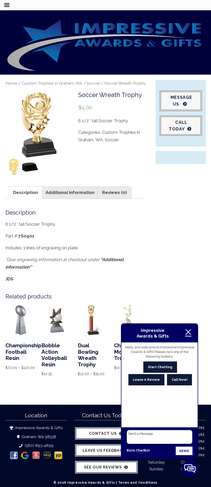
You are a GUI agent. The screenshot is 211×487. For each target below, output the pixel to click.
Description (25, 192)
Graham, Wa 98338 (38, 437)
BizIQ (131, 450)
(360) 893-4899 (38, 445)
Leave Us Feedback (104, 450)
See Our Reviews (103, 467)
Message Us (181, 101)
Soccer (93, 83)
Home (11, 83)
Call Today (178, 125)
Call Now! (180, 380)
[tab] (25, 193)
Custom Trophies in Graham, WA (52, 83)
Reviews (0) (114, 192)
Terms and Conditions (137, 482)
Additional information (70, 192)
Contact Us (103, 433)
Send (184, 451)
